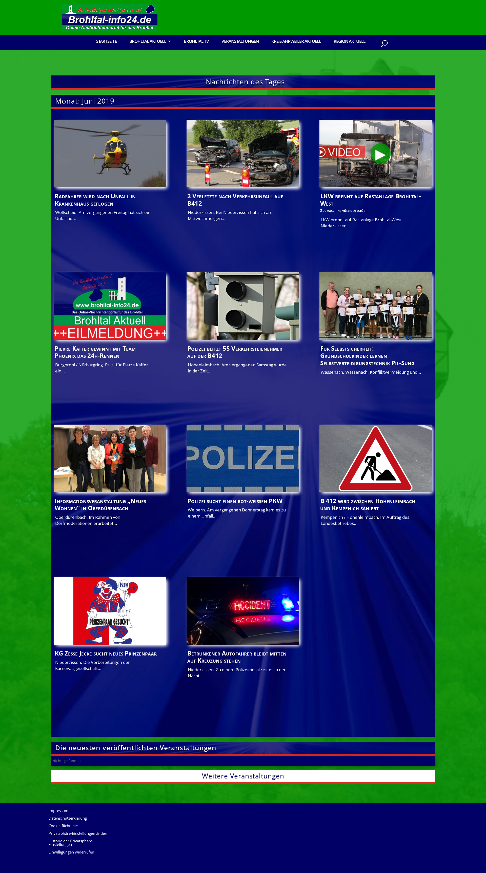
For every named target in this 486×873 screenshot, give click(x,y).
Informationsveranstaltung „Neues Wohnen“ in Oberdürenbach (100, 504)
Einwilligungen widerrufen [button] (71, 852)
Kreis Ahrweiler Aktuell (296, 41)
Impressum (58, 811)
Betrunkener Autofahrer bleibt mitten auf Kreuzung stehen (237, 657)
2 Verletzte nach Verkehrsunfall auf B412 (235, 199)
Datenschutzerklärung (68, 818)
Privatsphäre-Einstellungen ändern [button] (79, 833)
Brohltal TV (196, 41)
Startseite (106, 41)
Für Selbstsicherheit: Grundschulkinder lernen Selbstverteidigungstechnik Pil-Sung (367, 355)
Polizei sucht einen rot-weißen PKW (234, 501)
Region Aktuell (349, 41)
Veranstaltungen (240, 41)
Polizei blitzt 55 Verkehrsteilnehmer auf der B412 (234, 352)
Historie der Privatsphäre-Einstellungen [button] (71, 843)
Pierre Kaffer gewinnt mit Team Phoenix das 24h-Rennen (95, 352)
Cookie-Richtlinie (63, 826)
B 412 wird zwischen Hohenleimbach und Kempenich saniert (367, 504)
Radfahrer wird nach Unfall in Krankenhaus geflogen (95, 199)
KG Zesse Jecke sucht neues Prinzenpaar (106, 653)
